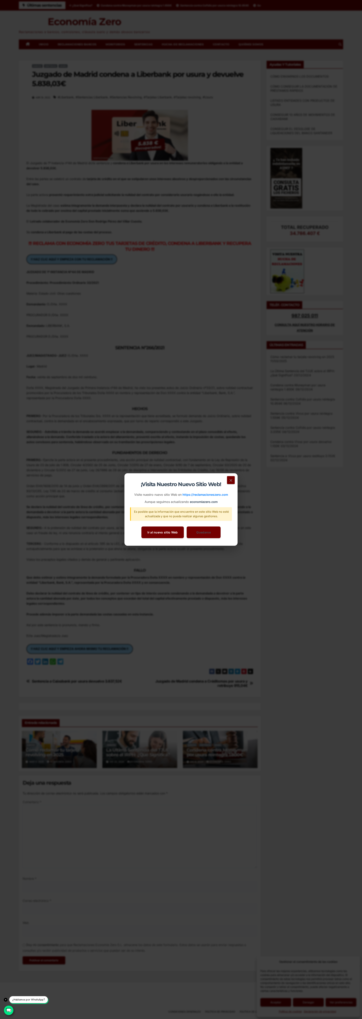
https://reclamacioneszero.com (205, 495)
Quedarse (203, 532)
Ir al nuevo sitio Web (162, 532)
